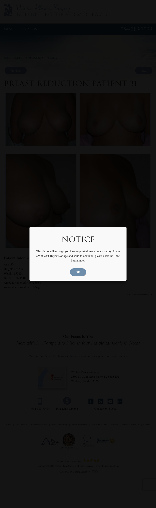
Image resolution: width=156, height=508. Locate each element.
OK (78, 272)
